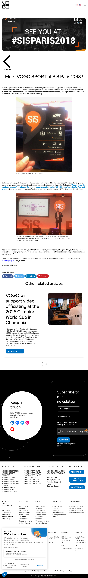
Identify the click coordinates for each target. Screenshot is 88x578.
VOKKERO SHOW (8, 487)
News (49, 484)
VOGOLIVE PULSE (31, 477)
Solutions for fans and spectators (25, 522)
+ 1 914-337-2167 (66, 549)
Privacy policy (21, 571)
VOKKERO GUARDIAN (10, 481)
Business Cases (52, 486)
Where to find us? (53, 480)
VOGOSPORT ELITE (32, 471)
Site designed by (44, 576)
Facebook (8, 276)
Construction (57, 506)
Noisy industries (58, 512)
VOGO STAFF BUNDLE (56, 473)
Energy (55, 508)
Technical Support (54, 482)
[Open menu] (85, 5)
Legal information (35, 571)
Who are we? (52, 478)
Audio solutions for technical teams (76, 507)
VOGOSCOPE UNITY (32, 479)
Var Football (6, 510)
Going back (8, 69)
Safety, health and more (59, 516)
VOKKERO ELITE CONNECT (8, 474)
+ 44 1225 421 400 (79, 549)
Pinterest (44, 276)
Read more (16, 351)
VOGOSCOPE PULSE (32, 483)
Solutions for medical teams (24, 511)
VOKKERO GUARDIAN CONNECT (10, 484)
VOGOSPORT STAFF (32, 473)
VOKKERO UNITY (8, 479)
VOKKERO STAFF (8, 477)
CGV (56, 571)
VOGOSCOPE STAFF (32, 481)
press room (76, 472)
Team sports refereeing (6, 513)
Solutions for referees (23, 507)
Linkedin (31, 276)
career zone (77, 487)
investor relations (78, 480)
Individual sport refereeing (7, 518)
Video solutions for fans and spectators (76, 511)
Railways (55, 510)
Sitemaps (47, 571)
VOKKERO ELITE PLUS (11, 471)
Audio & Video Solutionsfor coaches (24, 517)
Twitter (20, 276)
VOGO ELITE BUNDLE (55, 471)
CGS (62, 571)
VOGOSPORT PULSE (32, 475)
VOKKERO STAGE (9, 490)
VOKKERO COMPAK (9, 492)
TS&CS (69, 571)
